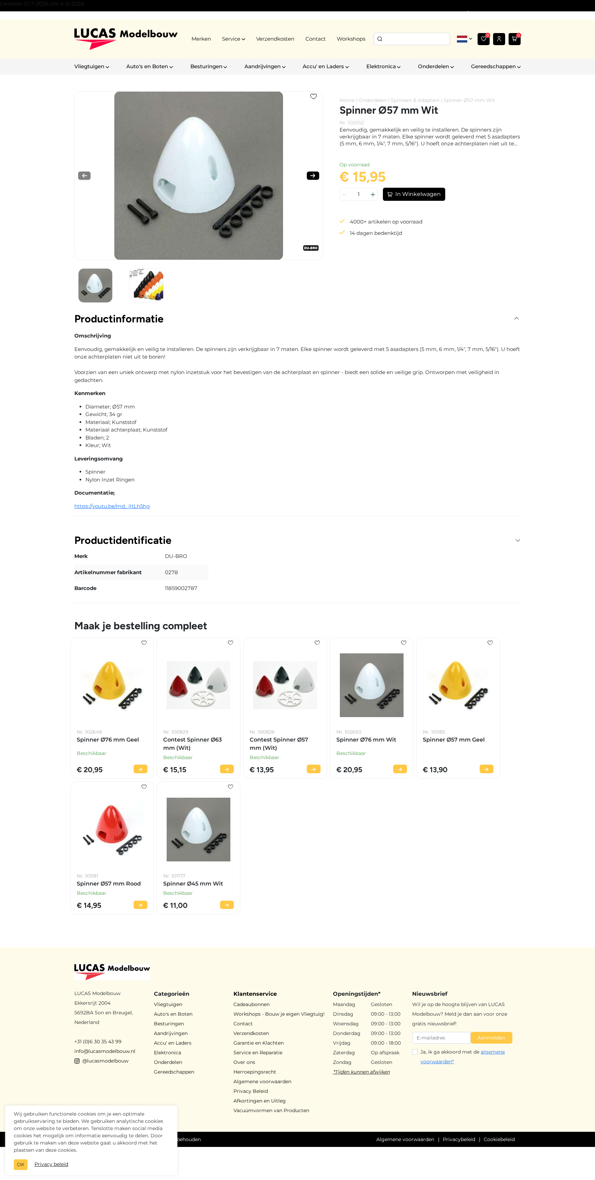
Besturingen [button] (206, 66)
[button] (84, 176)
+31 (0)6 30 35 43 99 (98, 1041)
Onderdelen (372, 100)
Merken (201, 38)
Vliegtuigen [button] (89, 66)
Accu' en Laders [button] (323, 66)
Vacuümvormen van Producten (271, 1110)
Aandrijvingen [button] (262, 66)
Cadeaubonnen (251, 1004)
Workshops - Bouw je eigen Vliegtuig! (279, 1014)
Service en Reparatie (257, 1052)
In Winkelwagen (418, 194)
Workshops (351, 38)
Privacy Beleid (250, 1091)
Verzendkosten (275, 38)
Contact (315, 38)
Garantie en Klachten (258, 1043)
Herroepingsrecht (254, 1072)
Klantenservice (255, 994)
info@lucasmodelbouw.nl (104, 1051)
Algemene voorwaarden (262, 1081)
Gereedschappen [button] (493, 66)
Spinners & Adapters (415, 100)
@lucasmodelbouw (105, 1061)
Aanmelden (491, 1038)
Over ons (244, 1062)
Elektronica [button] (381, 66)
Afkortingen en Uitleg (259, 1101)
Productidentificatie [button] (122, 540)
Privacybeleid (459, 1139)
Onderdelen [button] (433, 66)
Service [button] (231, 38)
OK (20, 1164)
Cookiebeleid (499, 1139)
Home (347, 100)
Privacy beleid (51, 1164)
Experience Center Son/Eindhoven (115, 13)
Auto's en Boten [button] (147, 66)
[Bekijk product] (140, 769)
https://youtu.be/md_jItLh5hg (112, 506)
